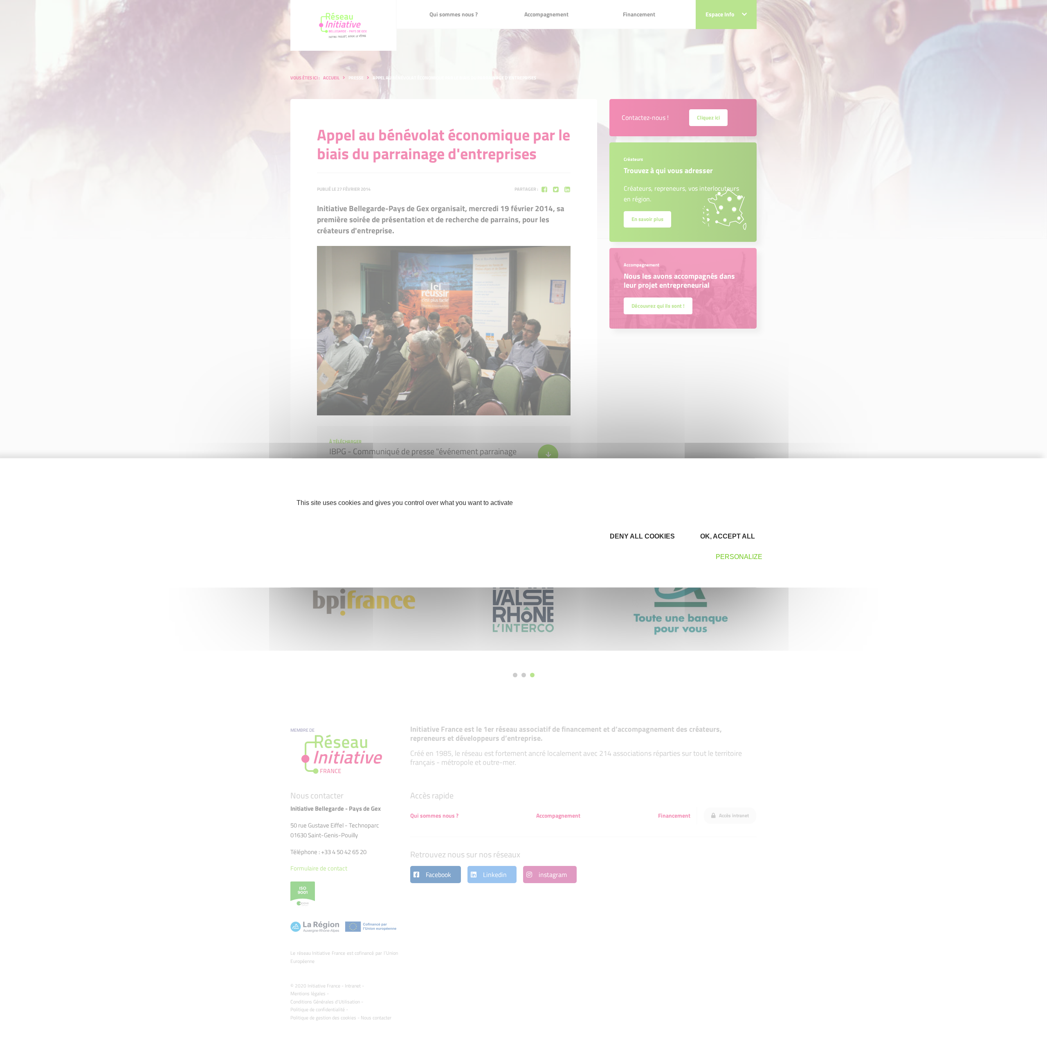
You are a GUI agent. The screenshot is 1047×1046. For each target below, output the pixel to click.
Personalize (739, 556)
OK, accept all (727, 535)
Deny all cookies (641, 535)
